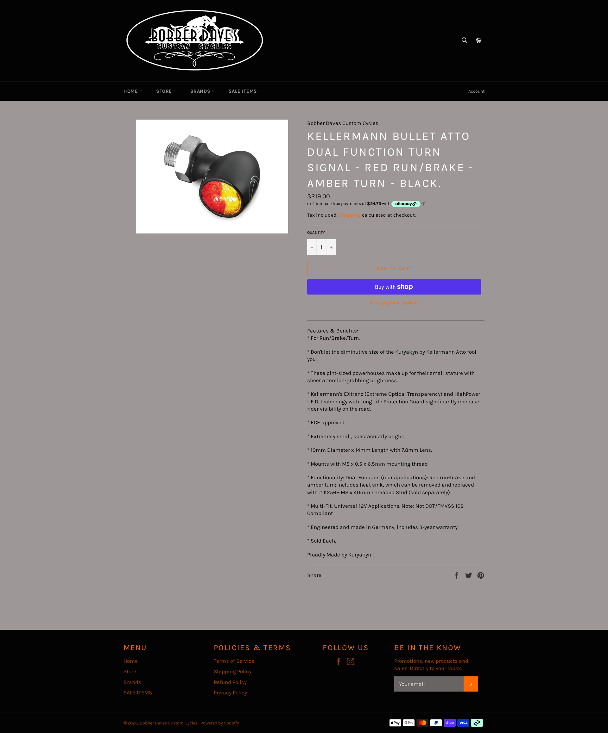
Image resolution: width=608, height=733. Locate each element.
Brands (201, 91)
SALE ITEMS (243, 91)
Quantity (316, 232)
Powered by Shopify (219, 723)
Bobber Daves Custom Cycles (169, 723)
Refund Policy (230, 682)
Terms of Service (234, 661)
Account (476, 91)
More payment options (394, 303)
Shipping (350, 215)
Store (165, 91)
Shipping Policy (232, 671)
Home (131, 91)
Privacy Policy (230, 692)
